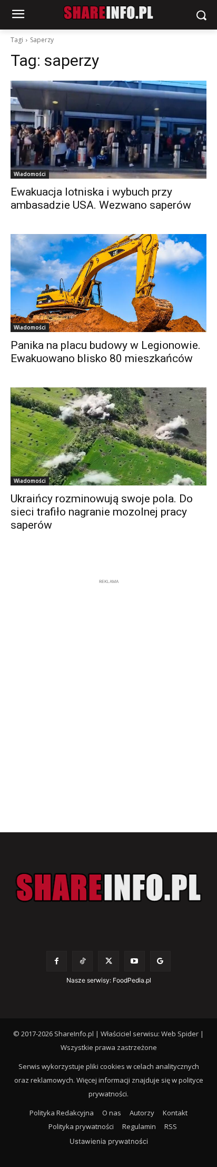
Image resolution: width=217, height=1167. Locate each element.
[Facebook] (56, 961)
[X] (108, 961)
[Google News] (160, 961)
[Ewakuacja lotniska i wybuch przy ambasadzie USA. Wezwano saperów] (108, 130)
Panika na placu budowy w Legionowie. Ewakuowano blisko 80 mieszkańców (106, 352)
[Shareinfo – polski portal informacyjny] (108, 887)
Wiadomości (30, 174)
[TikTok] (82, 961)
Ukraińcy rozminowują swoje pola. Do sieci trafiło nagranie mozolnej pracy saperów (102, 511)
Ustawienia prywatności (109, 1141)
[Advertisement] (108, 695)
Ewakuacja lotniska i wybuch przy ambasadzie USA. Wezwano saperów (101, 198)
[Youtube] (134, 961)
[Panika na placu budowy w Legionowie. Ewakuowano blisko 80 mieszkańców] (108, 283)
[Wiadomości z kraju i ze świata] (108, 12)
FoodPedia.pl (132, 980)
